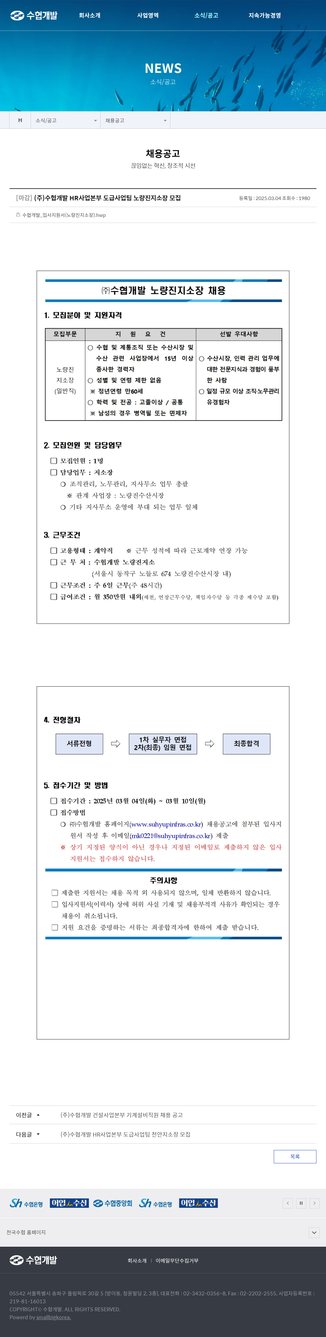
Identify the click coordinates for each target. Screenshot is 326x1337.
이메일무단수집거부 (177, 1260)
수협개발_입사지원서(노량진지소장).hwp (64, 215)
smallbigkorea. (53, 1317)
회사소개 (137, 1260)
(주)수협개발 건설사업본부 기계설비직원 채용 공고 (121, 1115)
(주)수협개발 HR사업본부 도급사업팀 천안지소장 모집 (125, 1134)
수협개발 (34, 16)
